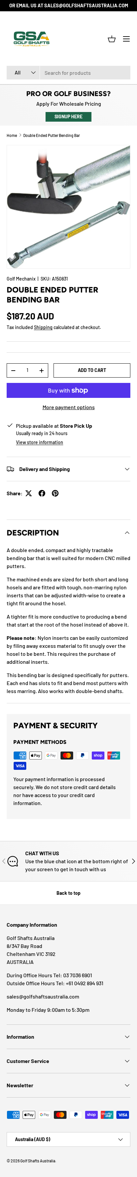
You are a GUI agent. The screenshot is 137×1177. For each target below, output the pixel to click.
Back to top (68, 893)
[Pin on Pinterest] (55, 493)
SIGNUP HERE (68, 116)
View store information (39, 442)
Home (12, 135)
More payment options (69, 407)
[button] (111, 39)
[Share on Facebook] (42, 493)
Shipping (43, 327)
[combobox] (68, 72)
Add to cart (92, 370)
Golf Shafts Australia (37, 1160)
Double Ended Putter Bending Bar (51, 135)
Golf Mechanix (21, 279)
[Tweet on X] (28, 493)
